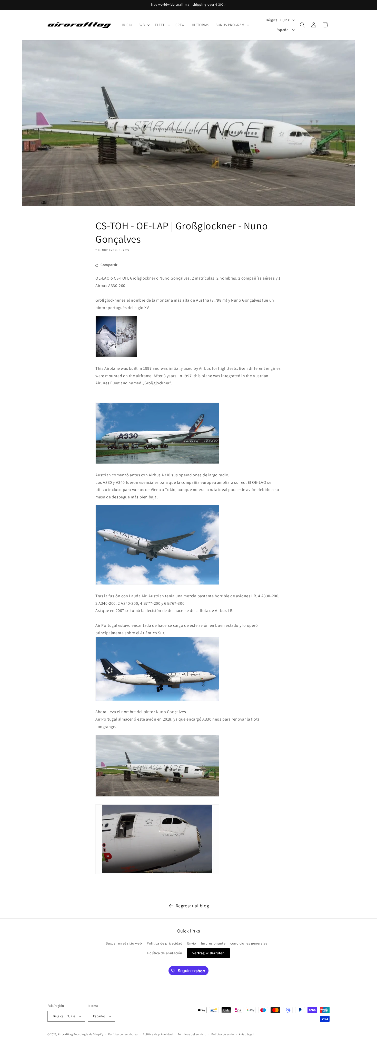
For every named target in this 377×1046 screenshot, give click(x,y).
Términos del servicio (192, 1034)
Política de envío (222, 1034)
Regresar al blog (192, 906)
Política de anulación (164, 953)
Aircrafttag (65, 1034)
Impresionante (213, 943)
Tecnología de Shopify (88, 1034)
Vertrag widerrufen (208, 953)
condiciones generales (248, 943)
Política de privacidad (164, 943)
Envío (191, 943)
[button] (143, 24)
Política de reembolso (123, 1034)
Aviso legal (246, 1034)
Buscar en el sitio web (124, 943)
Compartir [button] (109, 264)
